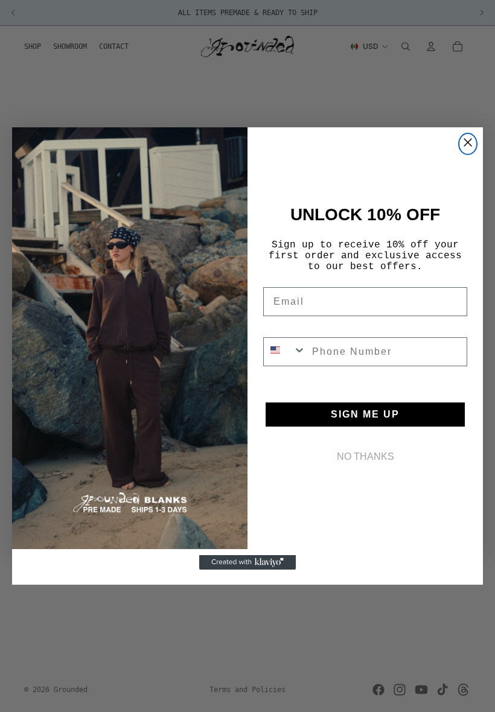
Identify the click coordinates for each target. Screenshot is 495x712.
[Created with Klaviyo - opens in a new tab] (247, 562)
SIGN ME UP (365, 414)
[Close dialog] (468, 143)
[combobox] (285, 352)
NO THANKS (365, 456)
